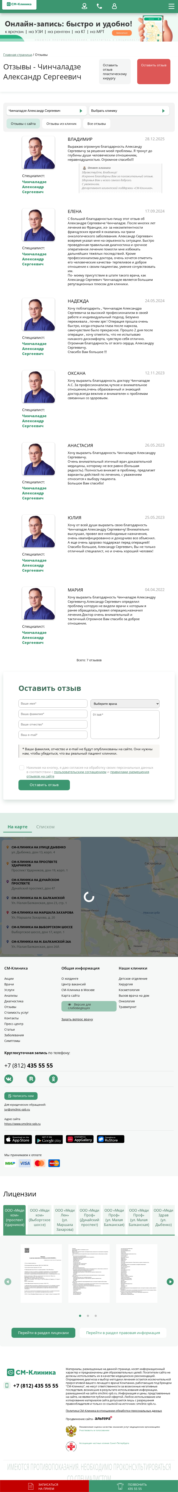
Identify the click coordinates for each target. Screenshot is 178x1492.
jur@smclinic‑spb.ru (17, 1109)
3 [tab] (96, 1316)
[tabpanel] (41, 1274)
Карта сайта (70, 995)
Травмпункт (128, 1007)
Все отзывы (96, 123)
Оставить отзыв (153, 65)
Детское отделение (133, 978)
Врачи (9, 984)
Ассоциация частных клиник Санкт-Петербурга (104, 1443)
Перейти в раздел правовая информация (123, 1332)
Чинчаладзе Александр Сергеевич (34, 186)
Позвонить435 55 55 (137, 1486)
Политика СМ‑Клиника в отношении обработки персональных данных (114, 1410)
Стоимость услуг (16, 1012)
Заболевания (14, 1035)
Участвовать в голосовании (94, 1430)
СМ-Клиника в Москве (78, 990)
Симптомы (12, 1041)
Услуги (9, 990)
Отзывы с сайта (23, 123)
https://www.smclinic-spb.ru (22, 1124)
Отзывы (10, 1007)
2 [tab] (88, 1316)
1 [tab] (80, 1316)
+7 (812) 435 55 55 (35, 1385)
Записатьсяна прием (48, 1486)
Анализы (11, 995)
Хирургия (126, 984)
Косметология (129, 990)
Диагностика (13, 1001)
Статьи (9, 1029)
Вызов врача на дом (134, 995)
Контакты (11, 1018)
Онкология (127, 1001)
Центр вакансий (73, 984)
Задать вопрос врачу (77, 1019)
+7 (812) (28, 1065)
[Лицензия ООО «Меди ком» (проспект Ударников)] (41, 1273)
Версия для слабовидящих (79, 1006)
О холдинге (69, 978)
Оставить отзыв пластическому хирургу (115, 71)
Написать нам (23, 1096)
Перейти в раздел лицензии (43, 1332)
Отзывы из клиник (61, 123)
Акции (9, 978)
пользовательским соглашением (80, 772)
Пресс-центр (13, 1024)
